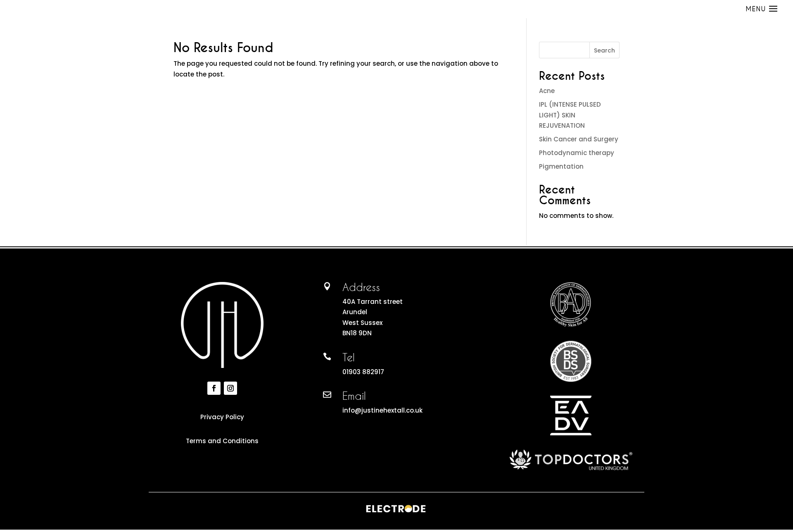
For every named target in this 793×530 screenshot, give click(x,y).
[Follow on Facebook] (214, 388)
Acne (547, 90)
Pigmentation (561, 166)
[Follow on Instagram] (230, 388)
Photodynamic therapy (576, 152)
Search (604, 50)
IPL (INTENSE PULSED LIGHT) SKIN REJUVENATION (570, 115)
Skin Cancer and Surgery (578, 139)
